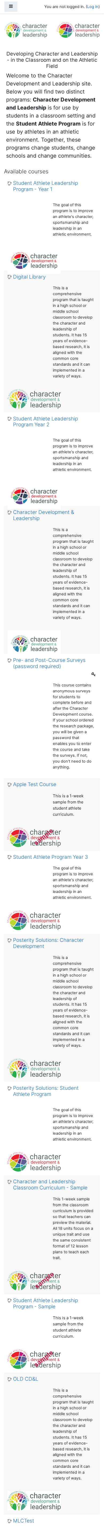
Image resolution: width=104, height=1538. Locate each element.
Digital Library (29, 277)
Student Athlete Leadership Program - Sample (45, 1304)
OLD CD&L (25, 1379)
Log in (92, 6)
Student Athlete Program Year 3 (50, 857)
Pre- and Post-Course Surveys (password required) (49, 663)
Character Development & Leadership (43, 515)
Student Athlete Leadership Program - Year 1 (45, 186)
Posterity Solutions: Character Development (48, 943)
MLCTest (23, 1521)
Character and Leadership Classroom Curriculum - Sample (50, 1185)
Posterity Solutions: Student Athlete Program (46, 1091)
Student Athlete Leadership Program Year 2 (45, 422)
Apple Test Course (34, 784)
